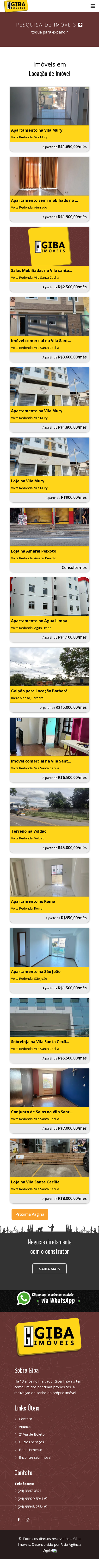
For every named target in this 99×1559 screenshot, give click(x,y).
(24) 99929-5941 (31, 1498)
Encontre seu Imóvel (35, 1457)
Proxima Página (30, 1214)
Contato (25, 1419)
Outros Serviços (31, 1442)
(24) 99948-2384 (31, 1506)
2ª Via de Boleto (32, 1434)
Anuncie (25, 1426)
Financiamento (30, 1449)
